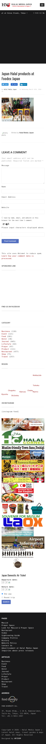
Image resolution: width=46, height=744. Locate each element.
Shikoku (15, 396)
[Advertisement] (23, 38)
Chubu (30, 391)
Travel (5, 357)
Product (5, 349)
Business (6, 331)
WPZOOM (17, 738)
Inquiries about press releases (18, 651)
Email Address (9, 197)
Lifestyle (6, 344)
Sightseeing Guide (11, 635)
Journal (5, 341)
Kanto (35, 392)
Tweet (6, 84)
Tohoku (36, 385)
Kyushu (5, 394)
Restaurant (7, 352)
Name (4, 187)
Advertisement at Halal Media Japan (20, 648)
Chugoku (12, 391)
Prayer (5, 347)
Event (4, 334)
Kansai (23, 392)
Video (4, 633)
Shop (4, 354)
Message (5, 165)
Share (15, 84)
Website (5, 207)
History (5, 641)
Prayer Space (8, 625)
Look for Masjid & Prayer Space (18, 628)
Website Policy (9, 643)
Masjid (5, 623)
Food (4, 336)
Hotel (4, 339)
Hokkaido (37, 375)
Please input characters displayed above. (23, 228)
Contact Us (7, 646)
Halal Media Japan (10, 89)
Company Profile (10, 638)
